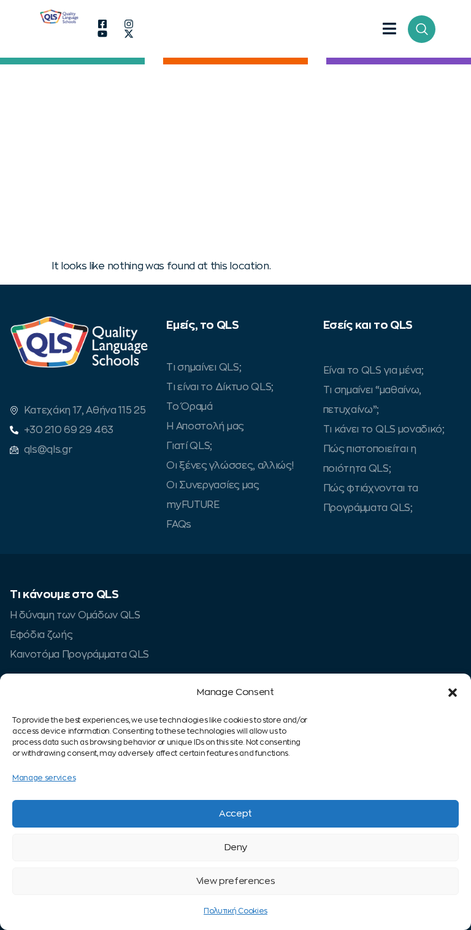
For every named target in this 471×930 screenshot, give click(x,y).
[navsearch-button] (421, 29)
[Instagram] (129, 24)
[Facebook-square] (102, 24)
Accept (235, 813)
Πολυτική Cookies (235, 911)
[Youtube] (102, 34)
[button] (452, 692)
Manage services (43, 778)
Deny (235, 847)
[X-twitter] (129, 34)
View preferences (235, 881)
